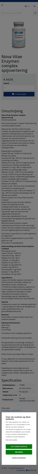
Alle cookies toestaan (19, 446)
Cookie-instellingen (19, 458)
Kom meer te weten (11, 440)
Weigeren (19, 452)
